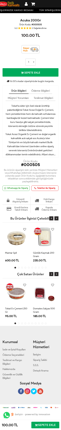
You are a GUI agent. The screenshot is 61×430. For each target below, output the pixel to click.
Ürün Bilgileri (18, 90)
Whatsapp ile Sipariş (17, 188)
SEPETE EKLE (32, 72)
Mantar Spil (11, 252)
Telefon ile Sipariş (46, 188)
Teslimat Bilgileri (43, 98)
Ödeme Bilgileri (40, 90)
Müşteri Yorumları (18, 98)
